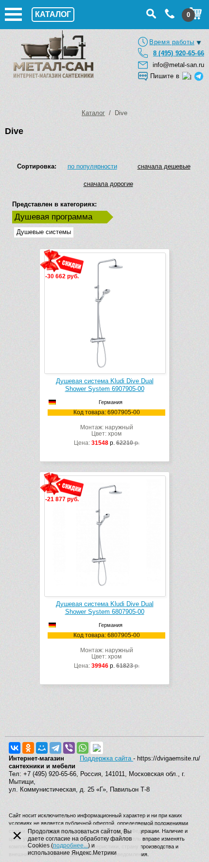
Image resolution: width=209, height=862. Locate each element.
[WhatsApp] (82, 748)
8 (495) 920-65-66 (178, 53)
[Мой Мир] (42, 748)
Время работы (171, 42)
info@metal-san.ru (178, 64)
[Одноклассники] (28, 748)
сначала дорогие (108, 183)
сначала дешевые (164, 166)
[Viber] (69, 748)
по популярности (92, 166)
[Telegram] (55, 748)
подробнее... (70, 845)
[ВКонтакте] (14, 748)
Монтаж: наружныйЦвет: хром (106, 427)
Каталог (93, 113)
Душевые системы (44, 232)
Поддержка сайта (106, 758)
